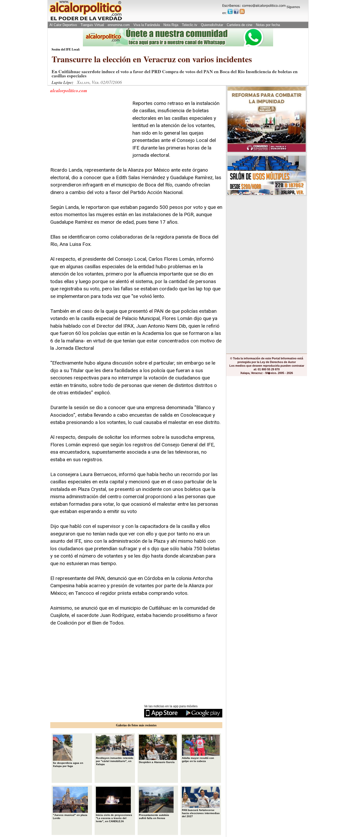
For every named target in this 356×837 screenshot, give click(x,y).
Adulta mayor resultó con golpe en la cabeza (198, 760)
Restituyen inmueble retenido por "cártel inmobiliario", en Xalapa (114, 761)
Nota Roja (170, 25)
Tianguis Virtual (92, 25)
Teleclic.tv (189, 25)
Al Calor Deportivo (63, 25)
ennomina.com (119, 25)
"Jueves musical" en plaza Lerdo (70, 817)
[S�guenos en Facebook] (236, 11)
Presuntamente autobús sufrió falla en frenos (154, 817)
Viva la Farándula (146, 25)
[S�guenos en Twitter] (230, 11)
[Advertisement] (89, 132)
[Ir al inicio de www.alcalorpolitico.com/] (85, 20)
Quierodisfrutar (212, 25)
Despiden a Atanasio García (157, 762)
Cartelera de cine (239, 25)
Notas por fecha (268, 25)
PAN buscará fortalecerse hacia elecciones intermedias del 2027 (201, 813)
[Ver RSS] (242, 11)
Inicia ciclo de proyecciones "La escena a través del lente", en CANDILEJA (114, 818)
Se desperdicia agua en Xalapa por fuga (68, 764)
